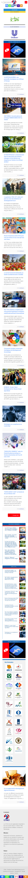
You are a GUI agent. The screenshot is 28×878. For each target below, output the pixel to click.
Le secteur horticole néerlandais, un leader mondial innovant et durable (13, 273)
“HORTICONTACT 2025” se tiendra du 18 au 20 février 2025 (14, 493)
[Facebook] (6, 5)
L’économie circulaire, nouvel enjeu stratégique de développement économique (13, 350)
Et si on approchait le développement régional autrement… (14, 789)
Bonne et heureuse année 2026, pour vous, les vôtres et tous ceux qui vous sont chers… (14, 237)
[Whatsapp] (9, 5)
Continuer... (21, 94)
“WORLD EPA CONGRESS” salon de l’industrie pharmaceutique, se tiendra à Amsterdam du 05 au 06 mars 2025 (13, 454)
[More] (21, 5)
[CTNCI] (14, 2)
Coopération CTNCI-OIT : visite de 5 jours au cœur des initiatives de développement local (13, 198)
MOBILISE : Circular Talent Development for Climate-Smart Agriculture (13, 389)
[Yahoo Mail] (18, 5)
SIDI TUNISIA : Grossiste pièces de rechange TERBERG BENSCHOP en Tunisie (13, 117)
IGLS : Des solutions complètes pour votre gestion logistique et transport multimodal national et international (14, 311)
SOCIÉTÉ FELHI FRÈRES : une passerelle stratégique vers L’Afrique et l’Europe (14, 79)
